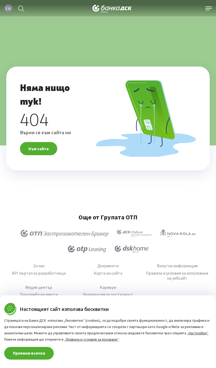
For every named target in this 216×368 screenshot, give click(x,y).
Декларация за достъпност (107, 294)
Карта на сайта (108, 273)
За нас (39, 265)
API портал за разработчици (39, 273)
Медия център (38, 287)
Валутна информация (177, 265)
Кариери (108, 287)
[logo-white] (112, 8)
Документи (108, 265)
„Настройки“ (197, 333)
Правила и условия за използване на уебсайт (177, 276)
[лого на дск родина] (134, 233)
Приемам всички (29, 353)
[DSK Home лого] (132, 249)
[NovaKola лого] (177, 233)
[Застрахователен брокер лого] (65, 233)
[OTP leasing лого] (87, 249)
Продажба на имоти (39, 294)
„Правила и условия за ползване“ (91, 339)
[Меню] (208, 9)
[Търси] (21, 8)
